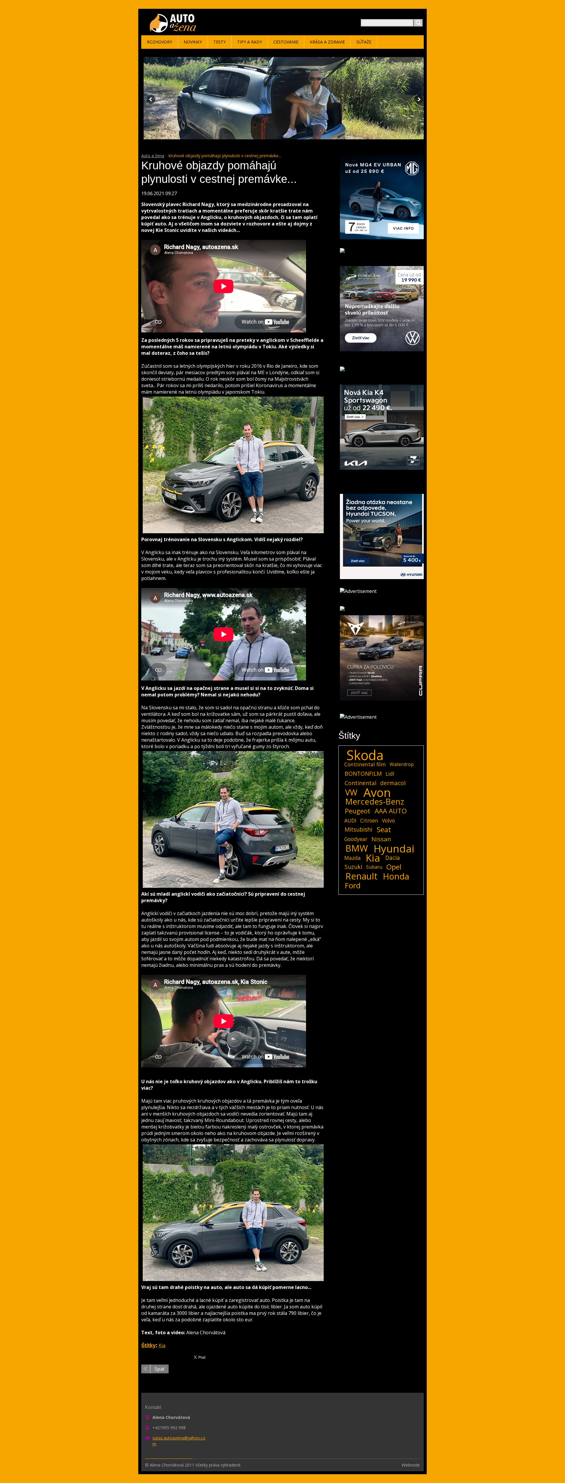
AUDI (350, 820)
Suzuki (353, 867)
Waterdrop (402, 764)
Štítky (148, 1345)
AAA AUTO (391, 811)
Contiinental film (365, 764)
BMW (356, 848)
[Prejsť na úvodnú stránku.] (174, 30)
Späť (159, 1369)
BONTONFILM (363, 774)
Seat (384, 829)
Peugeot (357, 811)
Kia (162, 1345)
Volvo (388, 820)
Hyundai (394, 848)
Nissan (381, 839)
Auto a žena (152, 155)
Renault (361, 876)
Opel (393, 866)
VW (351, 792)
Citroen (369, 820)
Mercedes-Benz (374, 801)
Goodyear (355, 838)
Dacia (392, 858)
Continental (360, 783)
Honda (396, 876)
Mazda (352, 857)
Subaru (374, 867)
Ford (352, 885)
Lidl (389, 773)
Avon (377, 792)
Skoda (365, 755)
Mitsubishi (358, 829)
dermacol (393, 783)
